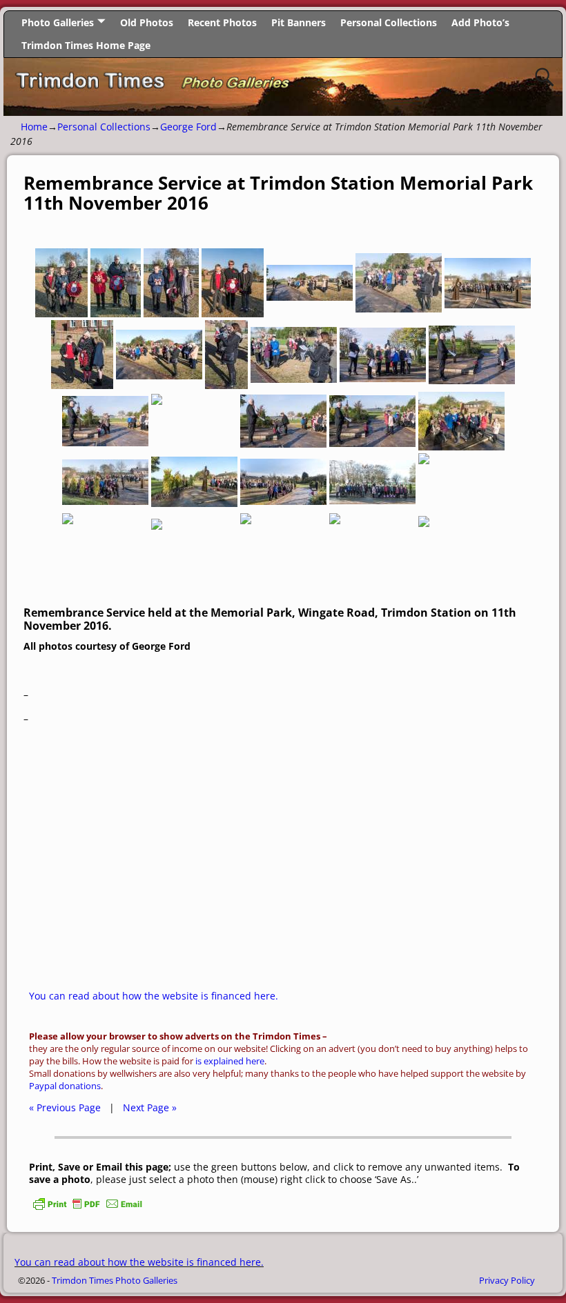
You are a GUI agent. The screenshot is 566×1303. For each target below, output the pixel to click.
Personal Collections (388, 22)
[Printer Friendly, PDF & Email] (87, 1208)
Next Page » (150, 1107)
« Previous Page (65, 1107)
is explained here (229, 1061)
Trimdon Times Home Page (85, 45)
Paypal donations (65, 1086)
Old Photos (146, 22)
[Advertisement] (283, 869)
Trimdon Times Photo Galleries (114, 1280)
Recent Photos (222, 22)
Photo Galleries (57, 22)
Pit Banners (298, 22)
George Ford (188, 126)
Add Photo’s (480, 22)
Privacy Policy (507, 1280)
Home (34, 126)
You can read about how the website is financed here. (153, 995)
